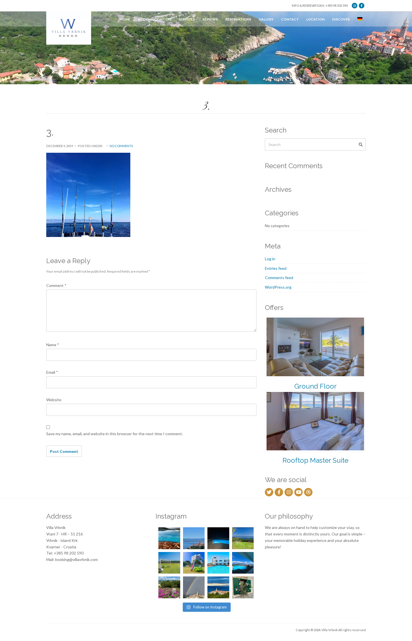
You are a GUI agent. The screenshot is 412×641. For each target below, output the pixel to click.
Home (125, 19)
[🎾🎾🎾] (194, 563)
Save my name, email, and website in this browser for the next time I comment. (114, 433)
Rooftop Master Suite (315, 460)
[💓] (169, 587)
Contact (290, 19)
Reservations (238, 19)
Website (53, 399)
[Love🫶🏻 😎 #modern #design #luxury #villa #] (218, 587)
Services (187, 19)
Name (52, 344)
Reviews (210, 19)
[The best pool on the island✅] (218, 563)
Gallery (266, 19)
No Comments (121, 146)
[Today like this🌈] (194, 587)
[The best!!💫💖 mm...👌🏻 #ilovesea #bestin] (169, 538)
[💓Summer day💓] (194, 538)
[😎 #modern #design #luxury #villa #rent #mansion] (243, 587)
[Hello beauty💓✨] (243, 563)
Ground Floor (315, 386)
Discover (341, 19)
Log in (270, 258)
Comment (56, 285)
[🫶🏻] (218, 538)
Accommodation (154, 19)
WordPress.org (278, 287)
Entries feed (275, 268)
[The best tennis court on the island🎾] (243, 538)
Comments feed (279, 277)
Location (315, 19)
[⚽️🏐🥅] (169, 563)
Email (52, 372)
